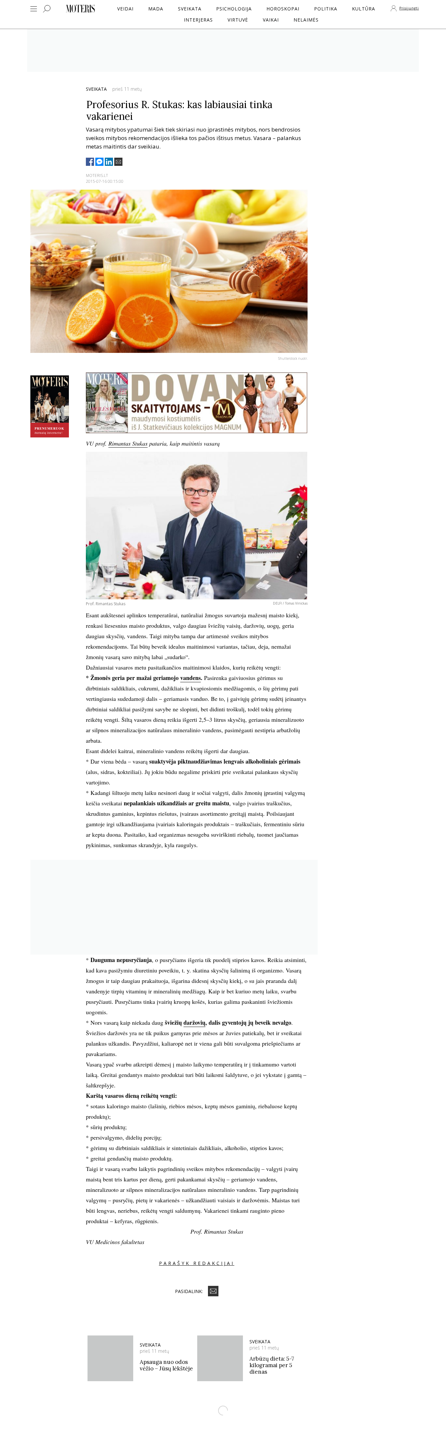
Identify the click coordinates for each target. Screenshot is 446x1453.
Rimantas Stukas (128, 443)
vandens (190, 677)
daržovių (194, 1022)
